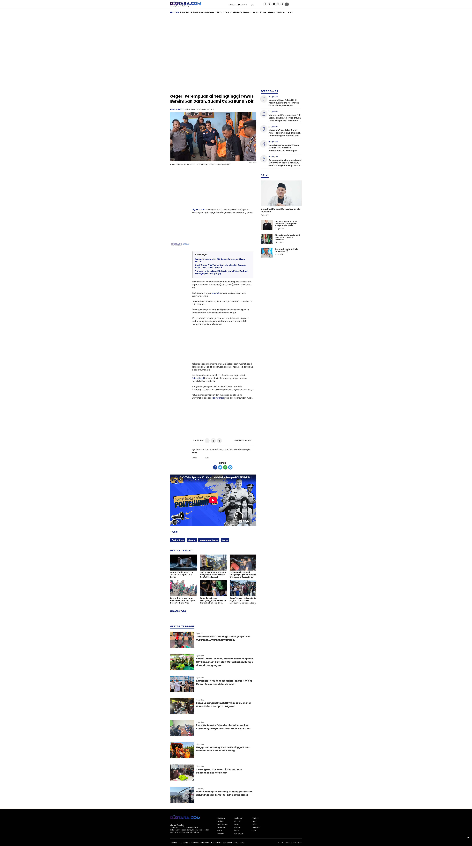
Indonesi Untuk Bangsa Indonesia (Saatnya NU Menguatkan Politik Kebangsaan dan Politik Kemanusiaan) (286, 226)
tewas (225, 540)
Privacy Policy (216, 842)
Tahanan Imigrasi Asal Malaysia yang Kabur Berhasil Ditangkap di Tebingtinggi (221, 272)
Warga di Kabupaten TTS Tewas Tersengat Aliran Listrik (220, 260)
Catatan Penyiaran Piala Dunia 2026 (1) (286, 250)
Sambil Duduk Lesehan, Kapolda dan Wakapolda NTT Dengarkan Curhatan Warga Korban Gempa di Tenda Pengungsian (224, 662)
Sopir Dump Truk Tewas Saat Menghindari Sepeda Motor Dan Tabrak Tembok (220, 266)
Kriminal (271, 12)
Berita (236, 830)
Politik (219, 12)
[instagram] (278, 4)
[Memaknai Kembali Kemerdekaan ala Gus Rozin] (281, 201)
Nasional (184, 12)
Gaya (255, 12)
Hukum (263, 12)
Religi (254, 824)
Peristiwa (174, 12)
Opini (254, 830)
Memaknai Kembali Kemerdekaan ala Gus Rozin (280, 210)
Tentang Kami (176, 842)
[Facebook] (265, 4)
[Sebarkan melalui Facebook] (215, 467)
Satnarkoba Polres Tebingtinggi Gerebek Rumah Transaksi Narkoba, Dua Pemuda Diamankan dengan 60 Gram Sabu (213, 600)
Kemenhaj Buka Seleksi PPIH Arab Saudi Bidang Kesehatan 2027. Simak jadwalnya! (284, 103)
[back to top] (468, 837)
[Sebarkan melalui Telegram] (230, 467)
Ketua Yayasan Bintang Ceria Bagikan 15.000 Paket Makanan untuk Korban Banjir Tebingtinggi (243, 600)
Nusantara (209, 12)
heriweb (299, 842)
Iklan (235, 842)
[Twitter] (269, 4)
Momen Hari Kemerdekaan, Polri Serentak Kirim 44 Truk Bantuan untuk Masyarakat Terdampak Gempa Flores (285, 119)
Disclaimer (227, 842)
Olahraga (237, 12)
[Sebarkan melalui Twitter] (220, 467)
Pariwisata (256, 827)
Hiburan (246, 12)
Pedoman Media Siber (200, 842)
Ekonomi (227, 12)
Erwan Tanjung (176, 109)
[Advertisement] (236, 36)
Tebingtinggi (198, 378)
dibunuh (216, 293)
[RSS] (282, 4)
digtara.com (198, 209)
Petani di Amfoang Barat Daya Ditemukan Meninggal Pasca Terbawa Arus (182, 600)
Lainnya (280, 12)
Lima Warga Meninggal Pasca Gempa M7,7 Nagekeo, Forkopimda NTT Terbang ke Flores (284, 149)
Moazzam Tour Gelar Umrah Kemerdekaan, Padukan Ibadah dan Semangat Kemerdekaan (285, 133)
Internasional (196, 12)
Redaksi (187, 842)
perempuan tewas (209, 540)
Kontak (241, 842)
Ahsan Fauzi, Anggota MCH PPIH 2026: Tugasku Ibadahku (287, 237)
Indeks (289, 12)
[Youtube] (274, 4)
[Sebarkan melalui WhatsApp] (225, 467)
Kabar (254, 821)
